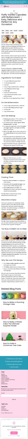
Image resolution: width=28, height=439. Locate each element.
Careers (3, 407)
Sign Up (14, 399)
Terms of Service (5, 381)
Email (3, 393)
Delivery (3, 374)
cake (11, 30)
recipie (7, 32)
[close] (26, 2)
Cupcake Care (4, 377)
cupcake (15, 30)
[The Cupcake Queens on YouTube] (12, 413)
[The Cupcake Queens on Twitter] (10, 413)
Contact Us (3, 409)
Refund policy (4, 383)
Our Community (4, 410)
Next (14, 10)
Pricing (2, 382)
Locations (3, 406)
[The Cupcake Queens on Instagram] (5, 413)
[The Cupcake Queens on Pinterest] (7, 413)
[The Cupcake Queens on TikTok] (8, 413)
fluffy (3, 32)
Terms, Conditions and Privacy (8, 379)
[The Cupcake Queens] (13, 6)
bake (3, 30)
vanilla (11, 32)
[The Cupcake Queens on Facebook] (3, 413)
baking (7, 30)
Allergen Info (4, 375)
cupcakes (21, 30)
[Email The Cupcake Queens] (2, 413)
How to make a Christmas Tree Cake (12, 344)
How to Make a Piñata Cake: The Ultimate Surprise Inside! (12, 324)
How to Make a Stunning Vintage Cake (13, 303)
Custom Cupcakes (5, 378)
